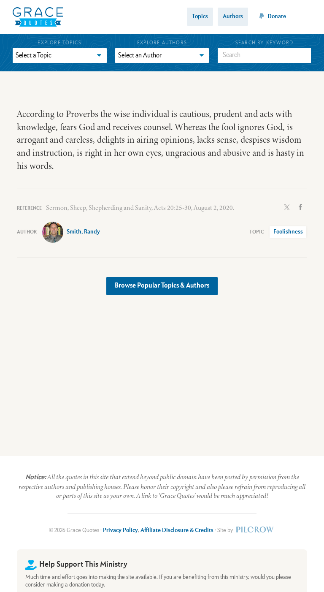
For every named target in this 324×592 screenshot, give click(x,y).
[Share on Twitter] (287, 206)
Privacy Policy (120, 530)
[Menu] (306, 16)
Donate (276, 16)
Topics (200, 16)
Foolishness (288, 232)
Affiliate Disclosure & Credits (176, 530)
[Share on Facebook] (300, 206)
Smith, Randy (83, 232)
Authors (233, 16)
